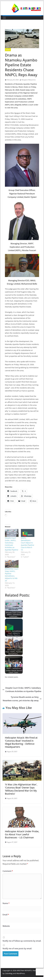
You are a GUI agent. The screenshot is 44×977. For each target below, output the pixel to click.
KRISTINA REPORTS (24, 970)
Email (6, 914)
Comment (8, 871)
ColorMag (8, 973)
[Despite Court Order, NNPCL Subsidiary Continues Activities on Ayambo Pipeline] (12, 533)
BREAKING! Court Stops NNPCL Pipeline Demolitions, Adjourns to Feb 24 (11, 575)
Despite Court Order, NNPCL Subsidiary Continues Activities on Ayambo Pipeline (11, 544)
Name (6, 903)
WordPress (20, 973)
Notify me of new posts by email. (17, 948)
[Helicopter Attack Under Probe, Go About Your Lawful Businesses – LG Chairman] (22, 808)
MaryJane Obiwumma (28, 80)
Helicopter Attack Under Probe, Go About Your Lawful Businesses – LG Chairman (22, 834)
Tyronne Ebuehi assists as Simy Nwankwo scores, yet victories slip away (21, 699)
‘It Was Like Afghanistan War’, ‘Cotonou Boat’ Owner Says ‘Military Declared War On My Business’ (21, 789)
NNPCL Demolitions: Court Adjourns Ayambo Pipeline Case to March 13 (27, 544)
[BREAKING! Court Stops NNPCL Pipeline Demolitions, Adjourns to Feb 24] (12, 564)
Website (6, 926)
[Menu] (4, 18)
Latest (8, 49)
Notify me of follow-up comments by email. (22, 941)
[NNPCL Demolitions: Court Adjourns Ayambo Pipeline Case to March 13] (27, 533)
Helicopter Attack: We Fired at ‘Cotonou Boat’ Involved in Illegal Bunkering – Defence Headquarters (21, 742)
